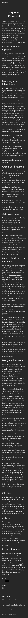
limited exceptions (14, 275)
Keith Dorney (5, 2)
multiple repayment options (10, 320)
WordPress (13, 615)
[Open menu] (25, 2)
